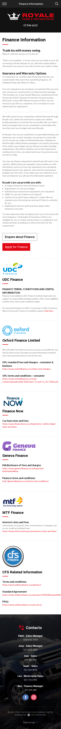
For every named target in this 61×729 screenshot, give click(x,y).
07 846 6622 (30, 25)
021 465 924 (30, 660)
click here (48, 311)
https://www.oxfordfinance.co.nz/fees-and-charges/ (26, 369)
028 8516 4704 (30, 639)
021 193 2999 (30, 680)
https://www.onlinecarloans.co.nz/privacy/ (21, 585)
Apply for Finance (16, 247)
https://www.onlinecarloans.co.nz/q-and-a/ (22, 604)
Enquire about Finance (20, 237)
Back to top (29, 722)
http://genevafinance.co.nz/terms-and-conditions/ (25, 481)
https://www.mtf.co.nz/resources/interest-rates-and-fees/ (29, 531)
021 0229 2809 (30, 650)
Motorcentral (38, 715)
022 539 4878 (30, 670)
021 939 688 (30, 690)
